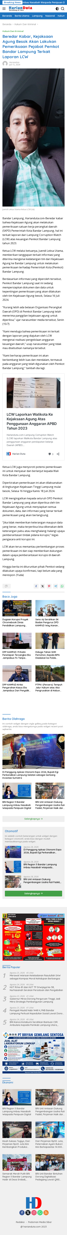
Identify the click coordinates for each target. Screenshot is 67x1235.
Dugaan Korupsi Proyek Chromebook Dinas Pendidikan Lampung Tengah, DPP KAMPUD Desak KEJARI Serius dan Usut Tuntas (15, 622)
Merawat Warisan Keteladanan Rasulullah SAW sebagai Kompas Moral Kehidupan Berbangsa (35, 977)
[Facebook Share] (36, 586)
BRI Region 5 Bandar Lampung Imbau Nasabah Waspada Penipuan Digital (16, 805)
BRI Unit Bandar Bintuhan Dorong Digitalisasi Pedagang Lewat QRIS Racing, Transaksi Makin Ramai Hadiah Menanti (48, 1176)
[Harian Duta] (20, 8)
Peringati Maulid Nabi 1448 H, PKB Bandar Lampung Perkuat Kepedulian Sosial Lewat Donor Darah (36, 1012)
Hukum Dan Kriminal (13, 31)
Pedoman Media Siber (40, 1222)
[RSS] (46, 1213)
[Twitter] (28, 1213)
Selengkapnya (32, 818)
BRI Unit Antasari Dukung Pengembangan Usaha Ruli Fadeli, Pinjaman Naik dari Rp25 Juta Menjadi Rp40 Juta (50, 805)
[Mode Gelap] (57, 8)
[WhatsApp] (40, 1213)
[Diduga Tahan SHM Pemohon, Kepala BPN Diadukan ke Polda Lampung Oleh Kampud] (50, 641)
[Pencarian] (63, 8)
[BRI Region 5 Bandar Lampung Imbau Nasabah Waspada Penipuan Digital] (17, 791)
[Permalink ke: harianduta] (5, 63)
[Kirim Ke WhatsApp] (62, 586)
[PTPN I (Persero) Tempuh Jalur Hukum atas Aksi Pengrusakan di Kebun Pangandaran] (50, 673)
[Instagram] (34, 1213)
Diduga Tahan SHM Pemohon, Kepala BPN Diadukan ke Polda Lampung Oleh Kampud (48, 655)
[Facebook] (22, 1213)
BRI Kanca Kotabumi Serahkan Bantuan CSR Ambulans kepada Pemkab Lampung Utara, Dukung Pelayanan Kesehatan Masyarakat (34, 1024)
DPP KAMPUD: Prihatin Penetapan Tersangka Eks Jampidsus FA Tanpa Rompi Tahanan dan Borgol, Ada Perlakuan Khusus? (16, 655)
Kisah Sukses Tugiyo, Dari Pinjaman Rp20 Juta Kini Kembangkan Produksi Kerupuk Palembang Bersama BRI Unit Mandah (16, 1144)
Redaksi (20, 1222)
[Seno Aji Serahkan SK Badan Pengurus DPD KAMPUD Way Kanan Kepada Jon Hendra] (50, 608)
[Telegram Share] (55, 586)
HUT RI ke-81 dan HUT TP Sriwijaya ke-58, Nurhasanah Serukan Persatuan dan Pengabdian (36, 989)
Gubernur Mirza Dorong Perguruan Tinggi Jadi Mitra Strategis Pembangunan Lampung (35, 1000)
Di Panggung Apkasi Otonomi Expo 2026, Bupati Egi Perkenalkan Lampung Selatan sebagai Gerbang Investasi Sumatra (30, 775)
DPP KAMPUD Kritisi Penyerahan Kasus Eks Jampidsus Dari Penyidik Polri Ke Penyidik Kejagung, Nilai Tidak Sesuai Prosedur (15, 687)
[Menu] (4, 8)
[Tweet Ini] (42, 586)
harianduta (14, 62)
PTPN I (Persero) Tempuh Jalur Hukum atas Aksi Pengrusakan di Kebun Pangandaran (48, 687)
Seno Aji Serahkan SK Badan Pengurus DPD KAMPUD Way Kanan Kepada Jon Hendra (47, 622)
